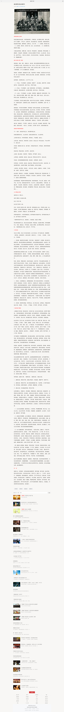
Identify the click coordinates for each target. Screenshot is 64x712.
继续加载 (32, 692)
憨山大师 (17, 694)
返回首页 (28, 707)
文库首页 (16, 488)
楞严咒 (27, 694)
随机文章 (25, 488)
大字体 (20, 6)
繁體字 (18, 6)
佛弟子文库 (32, 1)
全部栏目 (21, 488)
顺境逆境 (37, 694)
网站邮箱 (36, 707)
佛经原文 (33, 707)
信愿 (46, 694)
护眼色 (22, 6)
